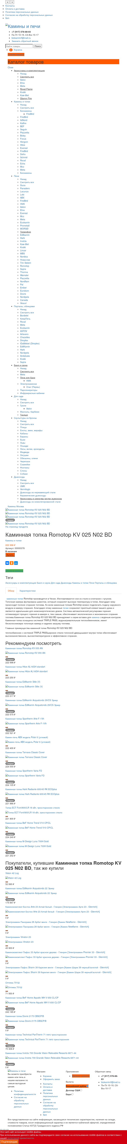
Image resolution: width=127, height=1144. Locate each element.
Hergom (24, 141)
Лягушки (24, 455)
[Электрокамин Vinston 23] (19, 941)
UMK (22, 486)
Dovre (23, 293)
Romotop (24, 265)
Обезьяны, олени (29, 458)
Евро (68, 1094)
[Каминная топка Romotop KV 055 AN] (25, 652)
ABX (22, 197)
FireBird (30, 113)
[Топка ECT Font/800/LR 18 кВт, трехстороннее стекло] (33, 812)
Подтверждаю (9, 1141)
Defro (23, 154)
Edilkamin (25, 234)
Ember (23, 287)
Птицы (23, 427)
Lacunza (24, 191)
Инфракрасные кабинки (32, 393)
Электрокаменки (28, 383)
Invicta (23, 241)
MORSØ (24, 228)
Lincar (23, 250)
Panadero (25, 188)
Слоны (23, 470)
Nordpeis (24, 296)
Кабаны (24, 433)
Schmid (23, 157)
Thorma (24, 272)
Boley (23, 135)
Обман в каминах (14, 570)
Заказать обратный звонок (25, 40)
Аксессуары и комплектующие (20, 582)
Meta (22, 85)
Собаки (24, 473)
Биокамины (26, 110)
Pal (21, 284)
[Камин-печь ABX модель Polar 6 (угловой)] (27, 741)
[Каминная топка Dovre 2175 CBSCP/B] (25, 1020)
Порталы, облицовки (24, 306)
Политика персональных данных (22, 11)
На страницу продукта (16, 526)
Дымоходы (19, 476)
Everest (24, 148)
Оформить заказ (51, 1079)
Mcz (22, 166)
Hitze (22, 144)
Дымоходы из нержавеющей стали (37, 492)
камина (95, 617)
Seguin (23, 129)
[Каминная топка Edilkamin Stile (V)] (24, 686)
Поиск (38, 46)
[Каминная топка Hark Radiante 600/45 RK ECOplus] (32, 793)
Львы (22, 442)
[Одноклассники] (11, 563)
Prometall (24, 225)
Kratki (23, 92)
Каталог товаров (16, 54)
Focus (23, 138)
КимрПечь (25, 318)
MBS (22, 253)
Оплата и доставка (14, 8)
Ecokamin (25, 222)
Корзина (47, 1075)
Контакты (10, 5)
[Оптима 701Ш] (13, 986)
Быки (22, 439)
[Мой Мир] (16, 563)
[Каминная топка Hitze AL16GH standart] (26, 671)
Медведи (24, 452)
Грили (23, 405)
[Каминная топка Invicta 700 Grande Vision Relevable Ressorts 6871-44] (42, 1057)
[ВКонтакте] (7, 563)
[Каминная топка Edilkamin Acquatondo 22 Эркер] (31, 892)
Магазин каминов (81, 1075)
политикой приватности (20, 1138)
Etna (22, 82)
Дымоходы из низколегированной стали (40, 501)
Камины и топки (22, 101)
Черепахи (25, 461)
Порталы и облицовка (106, 582)
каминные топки (15, 598)
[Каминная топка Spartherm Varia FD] (24, 775)
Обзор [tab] (11, 590)
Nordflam (24, 281)
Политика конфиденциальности (25, 1092)
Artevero (24, 334)
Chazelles (25, 337)
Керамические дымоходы (33, 495)
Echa (22, 163)
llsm (7, 18)
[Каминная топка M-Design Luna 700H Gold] (28, 845)
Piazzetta (24, 132)
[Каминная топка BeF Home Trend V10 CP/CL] (29, 827)
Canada (24, 300)
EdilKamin (25, 346)
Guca (22, 185)
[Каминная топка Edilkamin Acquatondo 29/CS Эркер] (32, 704)
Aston (23, 206)
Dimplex (24, 340)
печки (66, 607)
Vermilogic (25, 489)
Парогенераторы (28, 389)
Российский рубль (76, 1086)
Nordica (24, 256)
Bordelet (24, 315)
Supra (23, 268)
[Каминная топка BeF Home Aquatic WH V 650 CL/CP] (33, 1002)
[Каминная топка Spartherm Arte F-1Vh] (26, 723)
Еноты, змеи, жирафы (31, 430)
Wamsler (24, 275)
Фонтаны (24, 467)
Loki (22, 194)
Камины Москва (16, 506)
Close (10, 67)
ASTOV (23, 331)
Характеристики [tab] (28, 590)
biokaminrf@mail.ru (21, 37)
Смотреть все (27, 107)
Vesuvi (23, 303)
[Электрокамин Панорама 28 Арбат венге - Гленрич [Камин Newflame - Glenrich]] (47, 926)
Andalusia (25, 355)
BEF (22, 126)
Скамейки (25, 464)
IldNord (23, 120)
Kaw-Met (24, 95)
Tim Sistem (25, 262)
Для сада (18, 396)
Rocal (23, 160)
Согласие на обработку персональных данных (29, 14)
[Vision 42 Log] (13, 877)
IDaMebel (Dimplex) (30, 343)
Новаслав (25, 259)
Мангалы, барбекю (29, 411)
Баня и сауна (43, 582)
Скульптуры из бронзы (25, 417)
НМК (22, 203)
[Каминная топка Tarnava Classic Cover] (26, 756)
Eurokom (24, 290)
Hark (22, 237)
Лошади (24, 445)
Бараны (24, 436)
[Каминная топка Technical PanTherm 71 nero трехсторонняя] (37, 1039)
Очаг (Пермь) (33, 386)
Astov (23, 79)
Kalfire (23, 123)
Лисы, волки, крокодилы (32, 448)
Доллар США (73, 1090)
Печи (16, 175)
